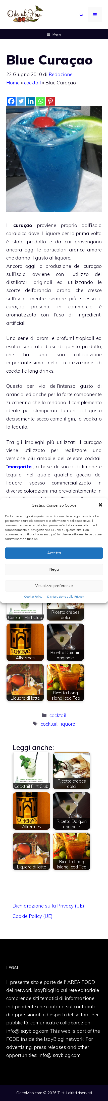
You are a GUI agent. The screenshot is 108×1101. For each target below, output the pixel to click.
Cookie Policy (33, 596)
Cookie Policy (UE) (32, 916)
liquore (67, 724)
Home (13, 83)
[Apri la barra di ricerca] (81, 14)
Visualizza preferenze (54, 585)
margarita (20, 467)
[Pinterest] (50, 101)
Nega (54, 569)
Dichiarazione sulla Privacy (65, 596)
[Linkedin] (30, 101)
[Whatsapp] (40, 101)
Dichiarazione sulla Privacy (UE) (48, 906)
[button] (100, 505)
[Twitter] (21, 101)
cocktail (32, 83)
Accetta (54, 552)
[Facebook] (11, 101)
